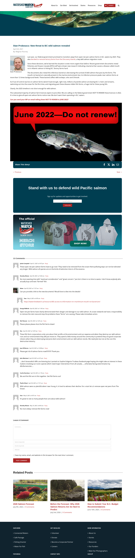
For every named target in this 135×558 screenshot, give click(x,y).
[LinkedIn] (113, 165)
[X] (109, 165)
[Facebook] (104, 165)
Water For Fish (19, 546)
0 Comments (29, 507)
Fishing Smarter (20, 542)
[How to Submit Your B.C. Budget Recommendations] (105, 490)
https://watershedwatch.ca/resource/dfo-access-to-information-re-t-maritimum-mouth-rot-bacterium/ (62, 302)
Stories (91, 537)
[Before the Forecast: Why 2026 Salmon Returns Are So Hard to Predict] (67, 490)
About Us (92, 533)
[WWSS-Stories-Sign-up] (67, 215)
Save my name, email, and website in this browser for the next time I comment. (44, 455)
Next (118, 172)
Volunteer (55, 533)
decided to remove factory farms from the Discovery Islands (53, 59)
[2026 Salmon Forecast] (30, 490)
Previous (18, 172)
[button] (118, 5)
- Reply (46, 263)
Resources (93, 542)
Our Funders (93, 546)
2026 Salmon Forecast (23, 504)
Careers (54, 546)
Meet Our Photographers (98, 551)
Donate (54, 537)
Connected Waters (21, 533)
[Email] (117, 165)
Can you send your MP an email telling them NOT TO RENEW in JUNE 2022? (39, 99)
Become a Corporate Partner (62, 542)
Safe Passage (19, 537)
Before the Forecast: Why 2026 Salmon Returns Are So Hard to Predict (65, 507)
